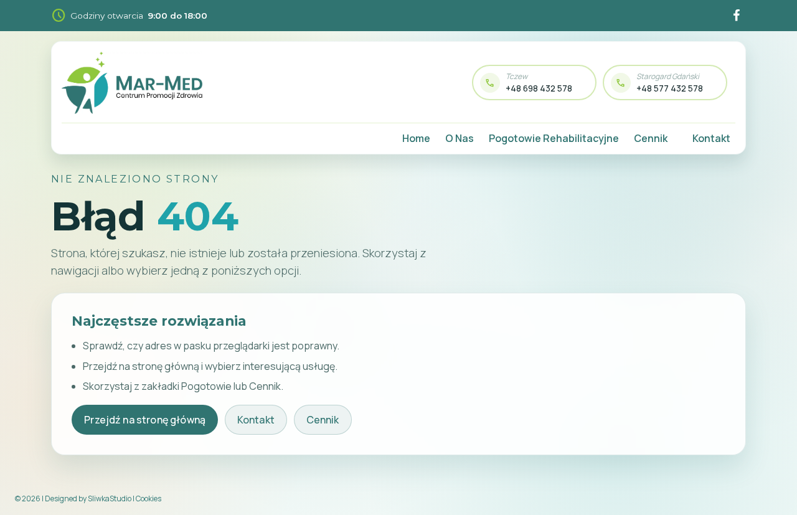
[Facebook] (736, 16)
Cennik (650, 138)
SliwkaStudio (109, 498)
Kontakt (711, 138)
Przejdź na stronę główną (144, 420)
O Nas (459, 138)
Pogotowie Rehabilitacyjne (554, 138)
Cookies (148, 498)
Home (416, 138)
